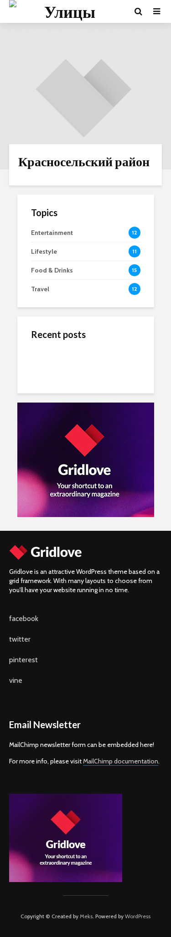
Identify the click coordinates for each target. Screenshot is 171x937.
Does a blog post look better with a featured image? (106, 363)
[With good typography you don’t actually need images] (49, 434)
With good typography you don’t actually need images (106, 437)
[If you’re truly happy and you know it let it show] (49, 398)
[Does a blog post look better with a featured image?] (49, 361)
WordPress (137, 916)
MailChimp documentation (120, 761)
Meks (86, 916)
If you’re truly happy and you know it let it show (104, 400)
